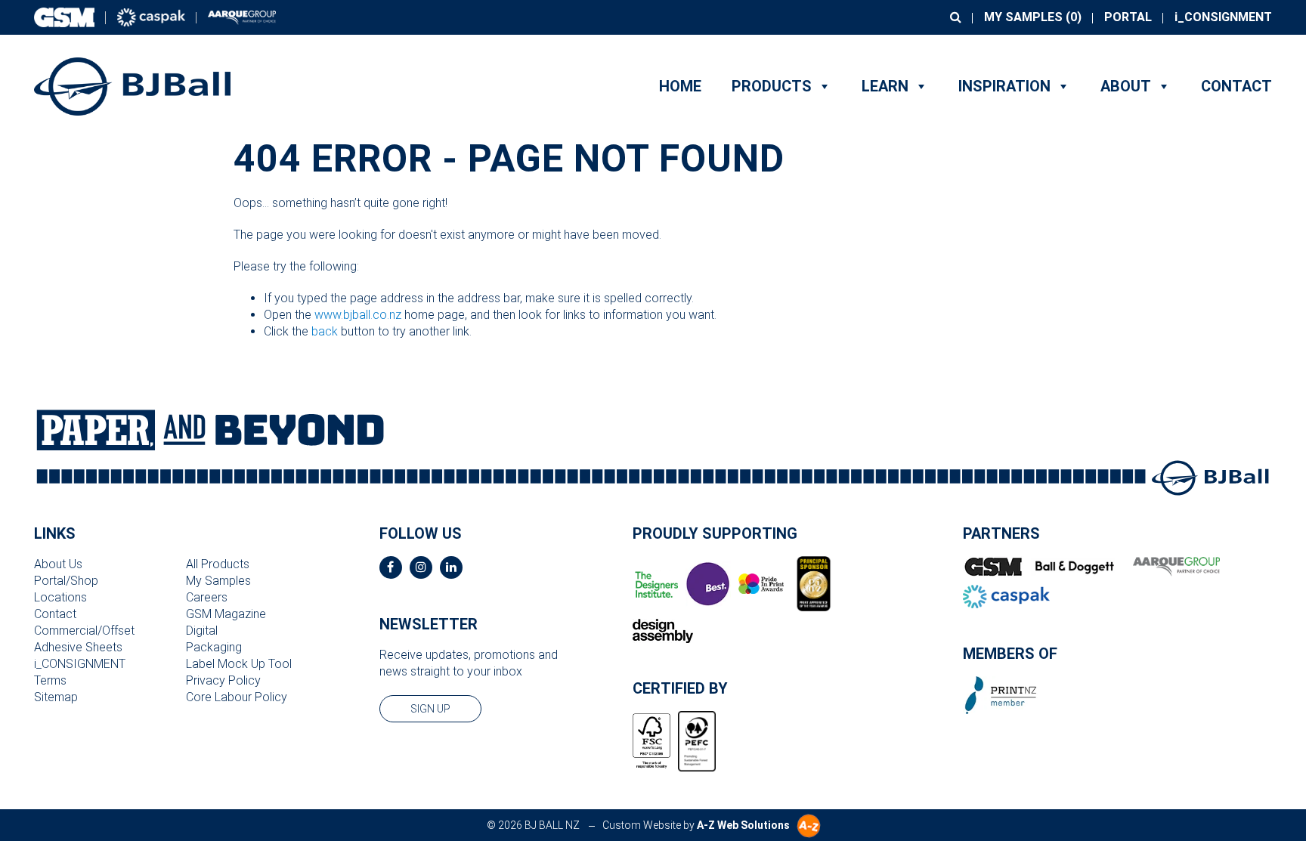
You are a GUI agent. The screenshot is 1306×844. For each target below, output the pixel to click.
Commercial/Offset (84, 630)
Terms (50, 680)
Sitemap (56, 697)
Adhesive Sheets (78, 647)
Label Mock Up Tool (239, 664)
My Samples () (1033, 17)
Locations (60, 597)
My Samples (218, 580)
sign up (430, 709)
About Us (58, 564)
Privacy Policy (223, 680)
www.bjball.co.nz (357, 315)
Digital (202, 630)
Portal (1128, 17)
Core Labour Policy (236, 697)
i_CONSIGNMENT (1223, 17)
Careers (206, 597)
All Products (217, 564)
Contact (1236, 86)
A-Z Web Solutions (743, 825)
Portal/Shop (66, 580)
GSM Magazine (226, 614)
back (324, 331)
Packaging (214, 647)
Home (680, 86)
